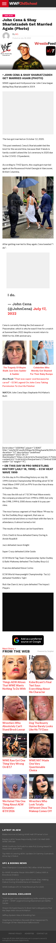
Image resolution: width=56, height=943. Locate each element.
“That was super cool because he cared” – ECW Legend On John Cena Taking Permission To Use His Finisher (25, 382)
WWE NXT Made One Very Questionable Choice (39, 765)
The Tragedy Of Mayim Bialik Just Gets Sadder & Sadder (14, 370)
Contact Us (42, 934)
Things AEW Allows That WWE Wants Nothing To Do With (14, 685)
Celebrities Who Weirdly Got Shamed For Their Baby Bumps (41, 370)
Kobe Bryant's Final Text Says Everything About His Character (40, 687)
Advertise (29, 934)
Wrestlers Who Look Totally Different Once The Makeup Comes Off (40, 806)
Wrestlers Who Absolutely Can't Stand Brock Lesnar (13, 726)
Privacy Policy (15, 934)
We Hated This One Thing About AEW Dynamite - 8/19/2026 (13, 806)
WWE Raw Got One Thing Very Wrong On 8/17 (13, 764)
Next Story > (9, 648)
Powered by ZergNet (45, 651)
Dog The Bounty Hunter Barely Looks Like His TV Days (41, 726)
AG (16, 34)
